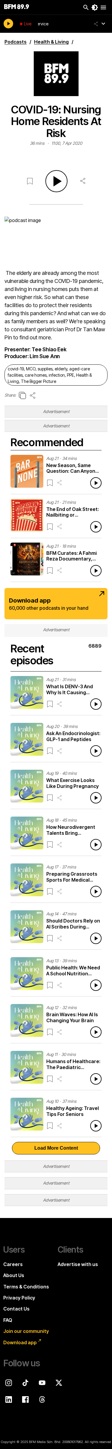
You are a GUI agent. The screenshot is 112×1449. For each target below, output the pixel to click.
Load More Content (56, 1148)
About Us (13, 1275)
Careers (13, 1264)
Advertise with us (78, 1264)
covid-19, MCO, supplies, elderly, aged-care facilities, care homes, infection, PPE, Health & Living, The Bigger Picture (50, 375)
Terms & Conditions (26, 1287)
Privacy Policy (19, 1298)
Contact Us (16, 1309)
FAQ (7, 1320)
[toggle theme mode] (94, 7)
